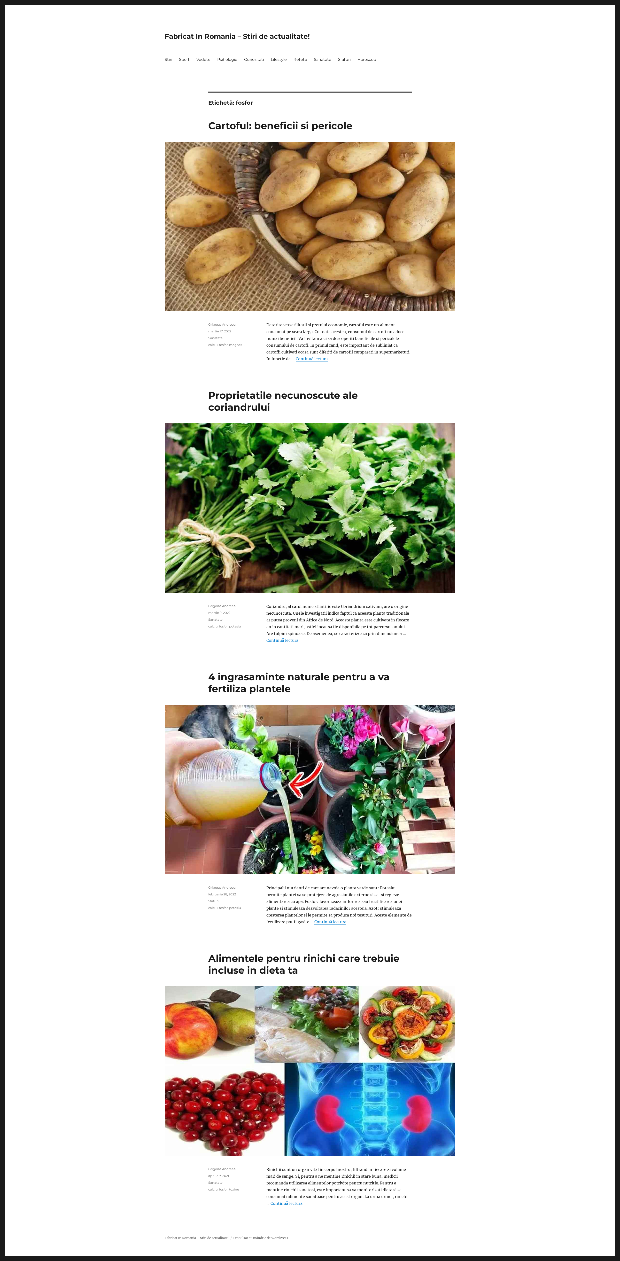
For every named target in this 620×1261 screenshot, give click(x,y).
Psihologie (227, 59)
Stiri (168, 59)
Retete (300, 59)
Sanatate (322, 59)
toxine (234, 1189)
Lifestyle (279, 59)
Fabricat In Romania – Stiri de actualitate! (237, 36)
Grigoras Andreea (222, 324)
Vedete (203, 59)
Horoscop (366, 59)
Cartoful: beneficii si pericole (280, 126)
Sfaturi (344, 59)
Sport (184, 59)
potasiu (235, 626)
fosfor (223, 345)
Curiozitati (254, 59)
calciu (213, 345)
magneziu (237, 345)
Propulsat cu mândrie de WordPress (260, 1238)
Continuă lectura (312, 358)
